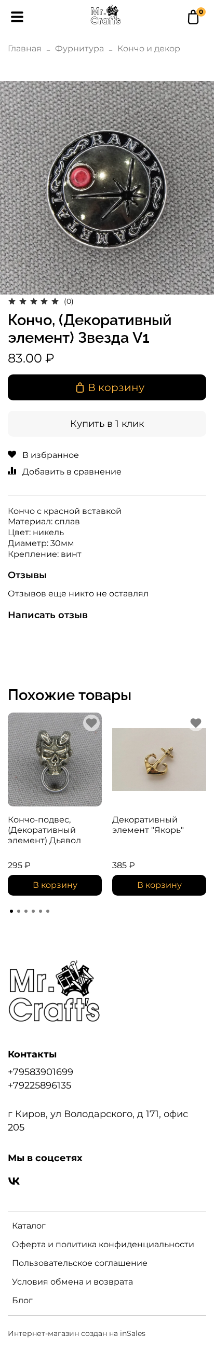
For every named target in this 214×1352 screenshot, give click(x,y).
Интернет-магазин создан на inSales (76, 1333)
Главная (25, 48)
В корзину (55, 885)
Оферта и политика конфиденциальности (103, 1244)
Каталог (29, 1226)
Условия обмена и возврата (72, 1282)
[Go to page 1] (11, 911)
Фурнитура (79, 48)
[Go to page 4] (33, 911)
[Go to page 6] (47, 911)
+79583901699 (40, 1071)
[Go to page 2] (18, 911)
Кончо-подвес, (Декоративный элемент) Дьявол (44, 830)
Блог (22, 1300)
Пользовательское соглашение (80, 1263)
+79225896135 (39, 1085)
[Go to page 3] (26, 911)
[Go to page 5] (40, 911)
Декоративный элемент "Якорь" (148, 825)
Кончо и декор (148, 48)
